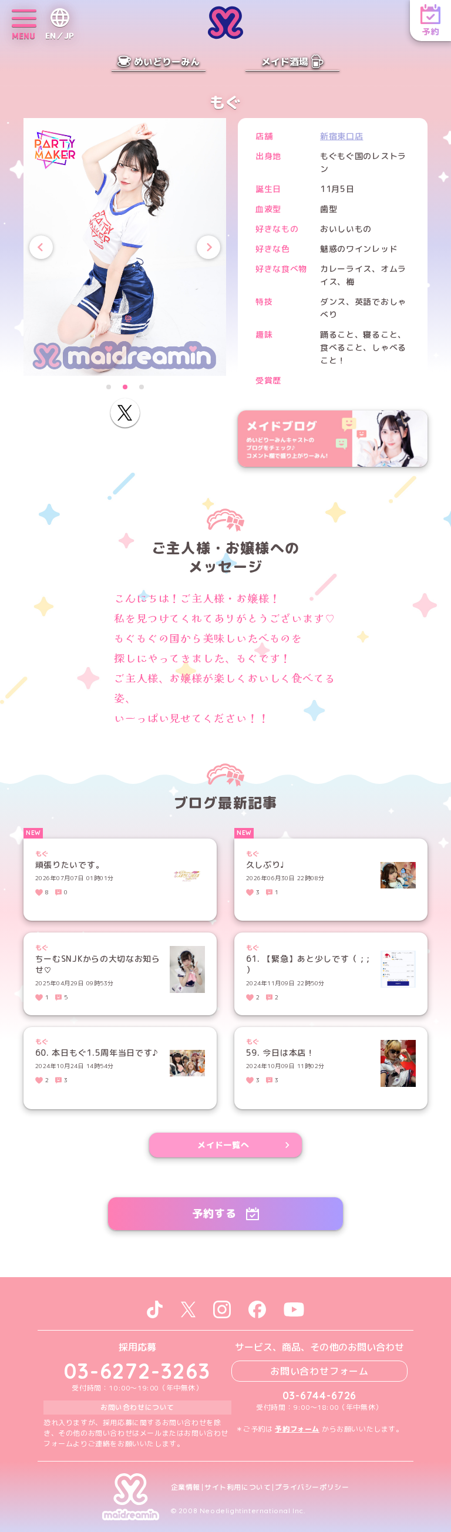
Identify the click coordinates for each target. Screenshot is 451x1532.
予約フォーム (297, 1429)
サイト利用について (237, 1487)
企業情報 (185, 1487)
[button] (108, 387)
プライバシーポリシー (312, 1487)
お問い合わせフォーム (319, 1371)
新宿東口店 (342, 136)
